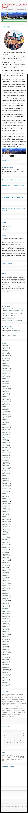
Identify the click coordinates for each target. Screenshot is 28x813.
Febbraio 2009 (6, 649)
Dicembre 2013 (6, 559)
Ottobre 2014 (5, 542)
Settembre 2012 (6, 583)
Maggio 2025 (5, 363)
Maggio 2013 (5, 570)
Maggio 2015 (5, 531)
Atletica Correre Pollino (14, 694)
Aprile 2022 (5, 407)
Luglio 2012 (5, 587)
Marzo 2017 (5, 496)
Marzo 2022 (5, 409)
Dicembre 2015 (6, 519)
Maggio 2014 (5, 550)
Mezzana (10, 705)
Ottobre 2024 (5, 371)
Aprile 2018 (5, 477)
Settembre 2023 (6, 388)
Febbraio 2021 (6, 424)
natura (18, 705)
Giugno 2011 (5, 605)
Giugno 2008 (5, 661)
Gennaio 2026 (6, 353)
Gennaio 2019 (6, 465)
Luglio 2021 (5, 417)
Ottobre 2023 (5, 386)
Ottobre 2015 (5, 523)
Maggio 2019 (5, 458)
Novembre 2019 (6, 449)
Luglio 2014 (5, 547)
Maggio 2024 (5, 378)
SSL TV (19, 759)
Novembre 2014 (6, 541)
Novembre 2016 (6, 503)
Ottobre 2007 (5, 672)
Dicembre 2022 (6, 399)
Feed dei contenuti (7, 226)
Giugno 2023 (5, 393)
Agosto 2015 (5, 526)
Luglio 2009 (5, 641)
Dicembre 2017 (6, 483)
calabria (12, 695)
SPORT (15, 759)
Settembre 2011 (6, 600)
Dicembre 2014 (6, 539)
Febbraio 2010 (6, 631)
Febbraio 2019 (6, 463)
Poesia (5, 708)
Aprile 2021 (5, 421)
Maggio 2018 (5, 475)
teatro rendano (17, 714)
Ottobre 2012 (5, 582)
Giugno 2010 (5, 624)
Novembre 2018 (6, 468)
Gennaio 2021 (6, 426)
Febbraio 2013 (6, 575)
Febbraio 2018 (6, 480)
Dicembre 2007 (6, 669)
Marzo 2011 (5, 610)
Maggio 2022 (5, 406)
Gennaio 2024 (6, 383)
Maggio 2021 (5, 419)
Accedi (4, 224)
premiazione (11, 708)
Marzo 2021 (5, 422)
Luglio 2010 (5, 623)
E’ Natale (14, 335)
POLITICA (9, 759)
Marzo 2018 (5, 478)
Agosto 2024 (5, 373)
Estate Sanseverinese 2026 (8, 318)
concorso (5, 698)
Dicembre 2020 (6, 427)
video (10, 716)
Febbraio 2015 (6, 536)
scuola (19, 712)
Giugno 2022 (5, 404)
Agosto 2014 (5, 546)
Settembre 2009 (6, 638)
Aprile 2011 (5, 608)
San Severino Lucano (13, 711)
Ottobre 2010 (5, 618)
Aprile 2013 (5, 572)
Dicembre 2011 (6, 595)
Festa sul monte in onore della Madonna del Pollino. (13, 317)
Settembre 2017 (6, 488)
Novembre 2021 (6, 414)
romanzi (19, 710)
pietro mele (18, 706)
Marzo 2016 (5, 514)
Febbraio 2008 (6, 667)
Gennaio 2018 (6, 481)
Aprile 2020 (5, 440)
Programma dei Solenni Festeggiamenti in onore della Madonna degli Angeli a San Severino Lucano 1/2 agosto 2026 (13, 310)
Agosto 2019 (5, 453)
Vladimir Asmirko (14, 716)
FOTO (11, 757)
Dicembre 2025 (6, 355)
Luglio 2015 (5, 527)
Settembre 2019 (6, 452)
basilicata (7, 695)
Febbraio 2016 (6, 516)
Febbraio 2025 (6, 365)
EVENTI (5, 757)
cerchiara (16, 695)
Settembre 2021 (6, 416)
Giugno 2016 (5, 509)
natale (15, 705)
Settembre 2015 (6, 524)
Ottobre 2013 (5, 562)
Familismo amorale (15, 699)
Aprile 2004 (5, 685)
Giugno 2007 (5, 679)
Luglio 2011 (5, 603)
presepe (20, 708)
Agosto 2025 (5, 358)
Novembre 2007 (6, 670)
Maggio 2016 (5, 511)
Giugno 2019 (5, 457)
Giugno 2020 (5, 437)
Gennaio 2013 (6, 577)
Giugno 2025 (5, 361)
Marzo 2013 (5, 573)
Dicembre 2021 (6, 412)
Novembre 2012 (6, 580)
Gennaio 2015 (6, 537)
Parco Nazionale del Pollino (11, 706)
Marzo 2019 (5, 462)
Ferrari (20, 699)
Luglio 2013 (5, 567)
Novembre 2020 (6, 429)
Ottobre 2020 (5, 430)
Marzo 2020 (5, 442)
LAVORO (3, 759)
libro (16, 703)
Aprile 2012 (5, 592)
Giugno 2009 (5, 642)
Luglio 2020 (5, 435)
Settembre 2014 (6, 544)
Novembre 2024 (6, 370)
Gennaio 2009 (6, 651)
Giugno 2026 (5, 347)
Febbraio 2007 (6, 684)
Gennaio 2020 (6, 445)
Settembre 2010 (6, 619)
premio (16, 708)
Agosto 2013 (5, 565)
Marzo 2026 (5, 352)
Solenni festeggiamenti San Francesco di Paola (12, 320)
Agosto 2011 (5, 601)
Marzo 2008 (5, 665)
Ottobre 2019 (5, 450)
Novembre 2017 (6, 485)
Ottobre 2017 (5, 486)
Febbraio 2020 (6, 444)
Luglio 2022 (5, 403)
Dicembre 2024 (6, 368)
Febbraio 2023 (6, 396)
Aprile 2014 (5, 552)
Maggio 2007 (5, 680)
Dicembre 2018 (6, 467)
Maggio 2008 (5, 662)
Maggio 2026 (5, 348)
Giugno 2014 (5, 549)
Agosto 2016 (5, 506)
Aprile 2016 (5, 513)
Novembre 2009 (6, 634)
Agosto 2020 (5, 434)
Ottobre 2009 (5, 636)
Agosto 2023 (5, 389)
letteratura (13, 703)
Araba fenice (8, 694)
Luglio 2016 (5, 508)
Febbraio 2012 (6, 593)
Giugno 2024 (5, 376)
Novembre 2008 (6, 652)
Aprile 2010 (5, 628)
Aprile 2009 (5, 646)
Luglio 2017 (5, 490)
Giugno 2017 (5, 491)
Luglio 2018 (5, 472)
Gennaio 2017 (6, 500)
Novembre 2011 (6, 596)
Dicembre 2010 (6, 615)
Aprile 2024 (5, 380)
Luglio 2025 (5, 360)
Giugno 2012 (5, 588)
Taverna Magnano (10, 714)
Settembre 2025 (6, 357)
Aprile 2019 (5, 460)
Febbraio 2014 (6, 555)
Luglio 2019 (5, 455)
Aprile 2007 (5, 682)
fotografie (22, 699)
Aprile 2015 (5, 532)
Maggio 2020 (5, 439)
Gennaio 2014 (6, 557)
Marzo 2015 (5, 534)
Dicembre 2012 (6, 578)
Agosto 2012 (5, 585)
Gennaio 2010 (6, 633)
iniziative (8, 703)
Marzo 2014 (5, 554)
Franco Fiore (11, 701)
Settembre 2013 (6, 564)
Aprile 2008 (5, 664)
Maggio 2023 (5, 394)
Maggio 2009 (5, 644)
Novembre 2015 (6, 521)
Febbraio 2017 (6, 498)
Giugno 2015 (5, 529)
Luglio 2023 (5, 391)
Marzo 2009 (5, 647)
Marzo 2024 (5, 381)
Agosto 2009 (5, 639)
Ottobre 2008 (5, 654)
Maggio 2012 (5, 590)
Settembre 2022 (6, 401)
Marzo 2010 (5, 629)
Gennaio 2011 (6, 613)
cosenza (12, 697)
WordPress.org (6, 229)
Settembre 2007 (6, 674)
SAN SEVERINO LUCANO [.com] (14, 6)
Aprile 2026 (5, 350)
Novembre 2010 (6, 616)
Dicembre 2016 (6, 501)
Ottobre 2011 (5, 598)
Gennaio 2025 (6, 366)
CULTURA (14, 755)
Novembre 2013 (6, 560)
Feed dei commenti (7, 228)
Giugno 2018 (5, 473)
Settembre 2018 (6, 470)
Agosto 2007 (5, 675)
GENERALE (19, 757)
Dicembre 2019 (6, 447)
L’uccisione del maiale (16, 328)
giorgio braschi (16, 701)
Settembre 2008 (6, 656)
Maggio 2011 (5, 606)
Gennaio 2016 (6, 518)
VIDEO (4, 761)
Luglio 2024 (5, 375)
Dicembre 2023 (6, 384)
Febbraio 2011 (6, 611)
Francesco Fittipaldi (5, 701)
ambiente (3, 694)
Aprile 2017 (5, 495)
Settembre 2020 (6, 432)
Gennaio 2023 (6, 398)
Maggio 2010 (5, 626)
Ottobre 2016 (5, 504)
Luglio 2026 (5, 345)
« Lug (3, 747)
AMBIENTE (6, 755)
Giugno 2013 (5, 569)
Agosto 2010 (5, 621)
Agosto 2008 (5, 657)
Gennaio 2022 (6, 411)
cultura (17, 697)
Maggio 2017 (5, 493)
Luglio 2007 (5, 677)
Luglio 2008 (5, 659)
